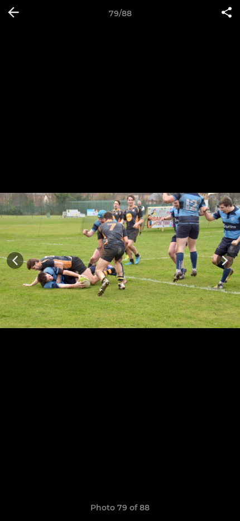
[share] (226, 13)
